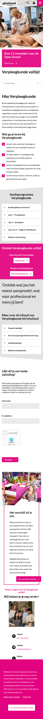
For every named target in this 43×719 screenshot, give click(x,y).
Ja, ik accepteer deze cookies (21, 707)
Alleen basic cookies (12, 697)
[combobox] (21, 83)
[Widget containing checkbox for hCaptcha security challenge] (11, 437)
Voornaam (6, 401)
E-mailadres (7, 416)
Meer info (27, 697)
